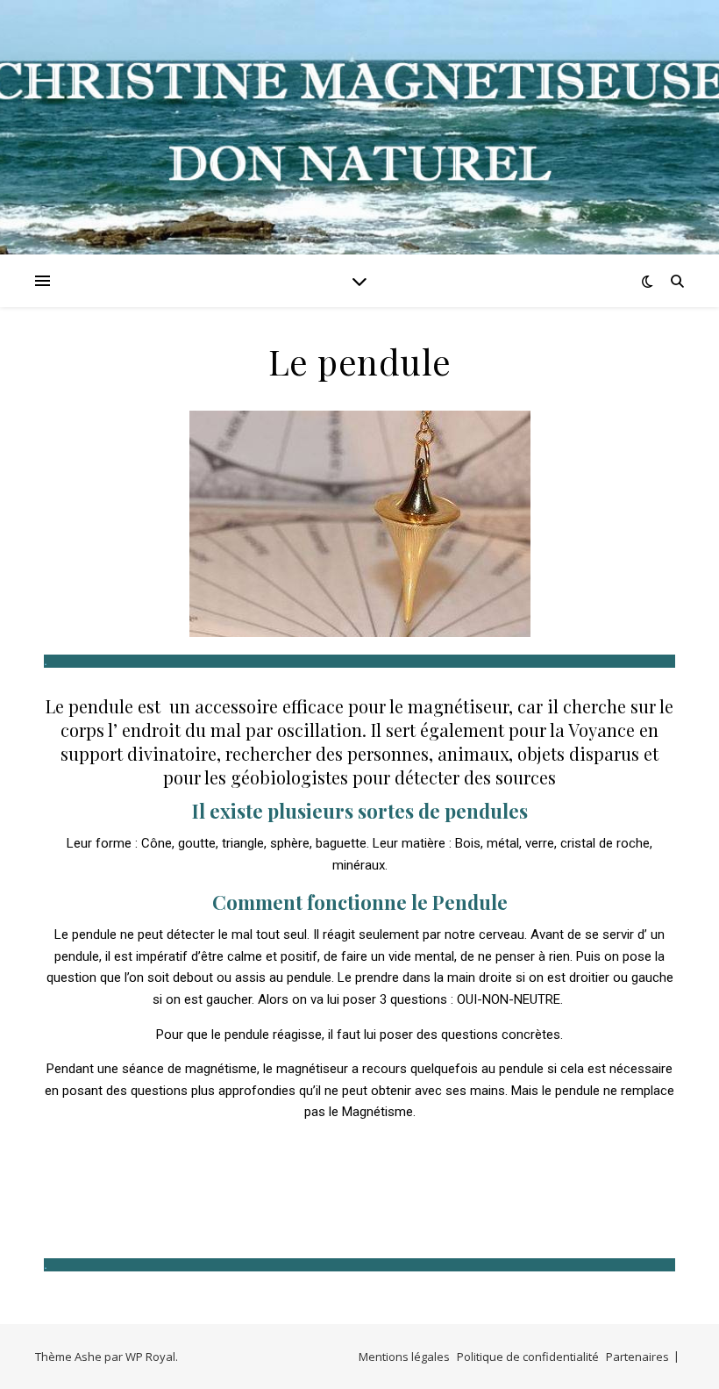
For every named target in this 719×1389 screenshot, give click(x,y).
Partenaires (637, 1356)
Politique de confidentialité (528, 1356)
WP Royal (150, 1356)
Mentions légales (404, 1356)
